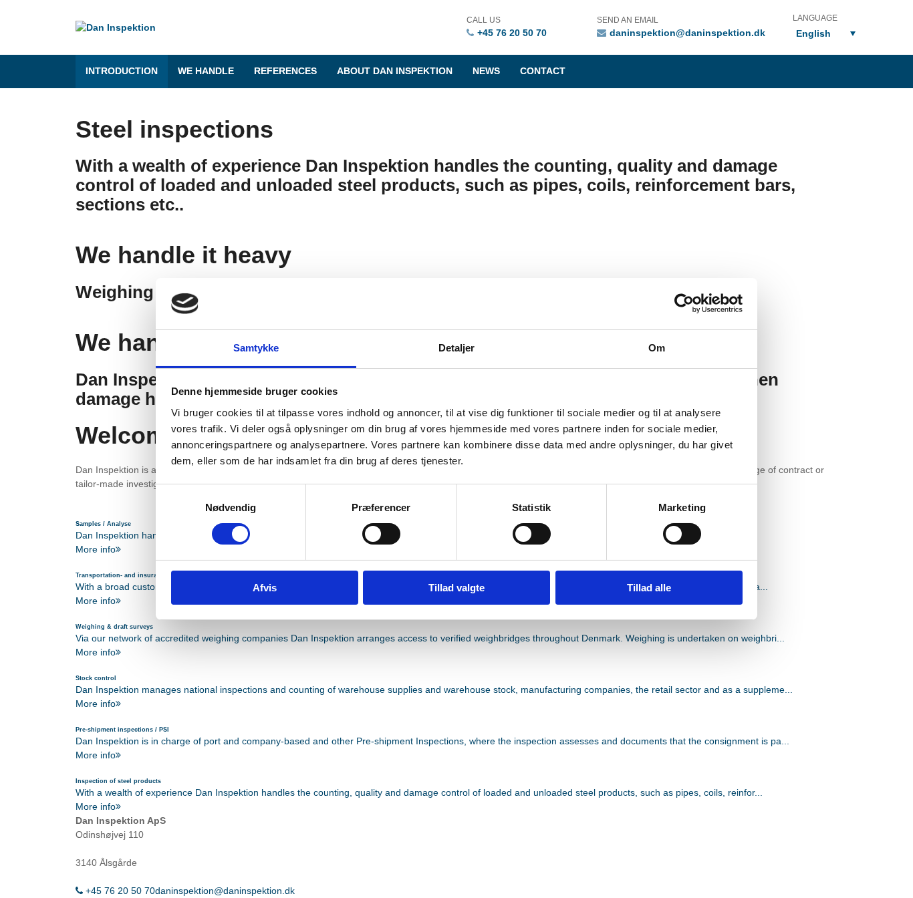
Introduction (122, 71)
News (486, 71)
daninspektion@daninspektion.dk (687, 32)
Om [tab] (656, 347)
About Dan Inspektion (394, 71)
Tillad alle (649, 587)
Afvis (265, 587)
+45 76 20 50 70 (512, 32)
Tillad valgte (456, 587)
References (285, 71)
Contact (542, 71)
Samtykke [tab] (256, 347)
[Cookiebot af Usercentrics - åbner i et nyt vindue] (684, 303)
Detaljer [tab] (456, 347)
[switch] (381, 534)
